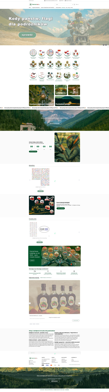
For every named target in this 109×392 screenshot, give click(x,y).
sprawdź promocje (54, 123)
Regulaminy (53, 361)
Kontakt (72, 360)
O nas (72, 359)
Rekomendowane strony (75, 361)
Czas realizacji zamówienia (46, 359)
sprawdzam (54, 381)
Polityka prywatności (55, 362)
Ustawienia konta (64, 362)
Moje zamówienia (64, 360)
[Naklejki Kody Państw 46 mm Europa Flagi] (39, 229)
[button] (74, 4)
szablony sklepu (71, 364)
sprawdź (32, 260)
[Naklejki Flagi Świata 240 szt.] (40, 177)
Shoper (78, 364)
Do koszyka (40, 191)
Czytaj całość (75, 320)
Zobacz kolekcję (61, 208)
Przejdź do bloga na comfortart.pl (45, 277)
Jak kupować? (54, 359)
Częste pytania (54, 360)
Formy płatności (44, 360)
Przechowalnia (64, 361)
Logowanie (63, 359)
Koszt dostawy (44, 361)
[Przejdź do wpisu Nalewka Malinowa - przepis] (54, 297)
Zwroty (43, 362)
